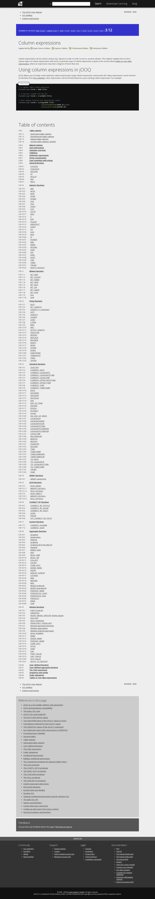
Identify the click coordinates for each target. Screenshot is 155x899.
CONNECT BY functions (39, 502)
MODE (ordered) (37, 585)
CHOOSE (34, 166)
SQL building (27, 15)
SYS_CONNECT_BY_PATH (41, 518)
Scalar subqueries (36, 675)
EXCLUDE (34, 618)
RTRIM (33, 348)
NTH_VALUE (35, 659)
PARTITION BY (36, 610)
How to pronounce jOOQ (125, 882)
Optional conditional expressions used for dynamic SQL (46, 796)
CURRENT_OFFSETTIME (40, 383)
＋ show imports (24, 84)
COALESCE (34, 169)
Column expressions (30, 18)
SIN (31, 252)
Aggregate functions (37, 531)
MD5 (32, 325)
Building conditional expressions (36, 758)
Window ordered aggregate (42, 631)
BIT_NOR (34, 282)
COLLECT (34, 560)
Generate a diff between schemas (124, 878)
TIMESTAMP (35, 451)
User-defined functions (39, 665)
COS (32, 204)
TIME (32, 449)
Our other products (123, 870)
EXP (32, 219)
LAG (32, 651)
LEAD (32, 648)
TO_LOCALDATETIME (39, 464)
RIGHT (33, 342)
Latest (49, 30)
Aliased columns (36, 145)
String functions (35, 301)
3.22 (42, 30)
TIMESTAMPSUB (37, 456)
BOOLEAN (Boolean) (31, 787)
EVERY (33, 570)
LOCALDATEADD (37, 421)
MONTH (33, 441)
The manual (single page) (124, 854)
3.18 (73, 30)
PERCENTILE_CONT (38, 593)
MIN (32, 583)
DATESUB (34, 398)
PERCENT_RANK (37, 590)
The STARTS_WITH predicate (35, 768)
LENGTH (34, 314)
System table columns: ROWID (43, 141)
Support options (60, 849)
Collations (33, 153)
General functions (36, 163)
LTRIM (33, 322)
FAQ (117, 849)
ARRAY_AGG (35, 550)
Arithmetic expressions (39, 155)
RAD (32, 242)
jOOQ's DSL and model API (34, 714)
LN (31, 229)
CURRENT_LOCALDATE (40, 372)
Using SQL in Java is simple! (125, 865)
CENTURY (34, 367)
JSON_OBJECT (36, 493)
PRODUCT (34, 598)
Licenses (88, 849)
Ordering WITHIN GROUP (41, 545)
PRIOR (33, 515)
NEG (32, 234)
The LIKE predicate (31, 765)
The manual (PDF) (122, 859)
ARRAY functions (36, 475)
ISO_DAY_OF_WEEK (38, 416)
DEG (32, 214)
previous (127, 11)
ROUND (33, 247)
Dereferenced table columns (42, 136)
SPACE (33, 350)
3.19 (67, 30)
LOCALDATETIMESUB (39, 431)
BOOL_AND (35, 555)
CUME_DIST (35, 565)
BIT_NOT (34, 285)
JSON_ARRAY (35, 486)
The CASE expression (38, 670)
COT (32, 209)
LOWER (33, 317)
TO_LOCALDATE (37, 462)
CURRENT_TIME (37, 385)
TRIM (32, 358)
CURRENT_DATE (37, 370)
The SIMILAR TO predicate (34, 780)
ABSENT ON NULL (38, 488)
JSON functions (35, 482)
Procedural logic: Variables (34, 733)
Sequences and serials (38, 672)
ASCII (32, 304)
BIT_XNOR (34, 290)
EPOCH (33, 408)
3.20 (61, 30)
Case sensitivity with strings (41, 160)
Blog (134, 3)
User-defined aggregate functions (43, 667)
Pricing (116, 3)
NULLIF (33, 176)
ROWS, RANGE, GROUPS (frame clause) (47, 615)
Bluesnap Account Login (62, 857)
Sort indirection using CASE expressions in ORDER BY (45, 730)
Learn (98, 3)
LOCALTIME (35, 434)
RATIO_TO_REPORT (39, 661)
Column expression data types (36, 784)
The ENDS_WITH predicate (34, 771)
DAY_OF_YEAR (36, 403)
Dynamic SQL (28, 793)
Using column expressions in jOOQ (55, 69)
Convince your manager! (124, 867)
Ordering (34, 542)
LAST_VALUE (35, 656)
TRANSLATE (35, 355)
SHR (32, 297)
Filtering (33, 540)
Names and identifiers (32, 802)
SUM (32, 603)
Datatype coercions (37, 150)
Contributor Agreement (93, 859)
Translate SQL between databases (124, 874)
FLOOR (33, 222)
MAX (32, 578)
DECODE (34, 171)
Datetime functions (37, 364)
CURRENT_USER (37, 527)
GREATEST (35, 224)
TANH (32, 262)
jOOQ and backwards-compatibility (37, 708)
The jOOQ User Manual (32, 12)
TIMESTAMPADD (37, 454)
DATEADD (34, 393)
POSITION (34, 332)
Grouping (34, 534)
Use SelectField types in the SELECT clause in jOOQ (44, 720)
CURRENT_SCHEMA (38, 525)
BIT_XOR (34, 292)
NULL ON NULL (36, 491)
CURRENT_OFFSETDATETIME (43, 380)
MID (32, 327)
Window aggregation (39, 628)
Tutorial (119, 851)
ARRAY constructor (38, 479)
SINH (32, 255)
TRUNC (33, 265)
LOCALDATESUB (37, 423)
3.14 (95, 30)
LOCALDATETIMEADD (39, 428)
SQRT (32, 257)
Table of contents (37, 124)
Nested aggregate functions (42, 625)
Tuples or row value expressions (43, 677)
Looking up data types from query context (41, 809)
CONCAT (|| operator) (40, 309)
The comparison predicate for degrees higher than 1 (45, 761)
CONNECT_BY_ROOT (39, 510)
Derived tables (29, 736)
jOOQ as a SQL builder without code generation (43, 705)
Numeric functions (36, 185)
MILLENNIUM (36, 436)
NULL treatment (37, 620)
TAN (32, 260)
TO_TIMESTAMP (37, 467)
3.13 (101, 30)
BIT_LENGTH (36, 307)
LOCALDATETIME (37, 426)
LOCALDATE (35, 418)
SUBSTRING (35, 353)
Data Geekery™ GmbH (76, 892)
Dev (37, 30)
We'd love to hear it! (63, 827)
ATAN (32, 196)
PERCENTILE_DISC (38, 596)
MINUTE (34, 439)
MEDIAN (33, 580)
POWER (33, 239)
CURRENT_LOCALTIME (40, 377)
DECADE (33, 405)
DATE (32, 390)
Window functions (36, 607)
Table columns (35, 130)
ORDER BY (34, 613)
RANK (32, 601)
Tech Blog (26, 851)
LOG (32, 232)
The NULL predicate (31, 777)
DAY (32, 400)
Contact (57, 851)
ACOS (32, 191)
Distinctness (35, 537)
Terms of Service (91, 857)
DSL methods (39, 78)
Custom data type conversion (35, 806)
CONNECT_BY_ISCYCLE (40, 505)
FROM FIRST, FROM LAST (41, 623)
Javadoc (119, 862)
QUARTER (34, 444)
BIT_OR (33, 287)
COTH (33, 211)
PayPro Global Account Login (64, 854)
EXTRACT (34, 411)
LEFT (32, 312)
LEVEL (33, 513)
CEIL (32, 201)
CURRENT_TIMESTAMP (40, 388)
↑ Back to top (77, 838)
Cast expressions (36, 147)
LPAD (32, 319)
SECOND (34, 446)
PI (31, 237)
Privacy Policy (90, 854)
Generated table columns (40, 134)
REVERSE (34, 340)
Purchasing (89, 851)
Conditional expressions (33, 755)
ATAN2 (33, 199)
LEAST (33, 227)
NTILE (33, 646)
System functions (36, 522)
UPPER (33, 360)
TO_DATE (34, 459)
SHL (32, 295)
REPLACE (34, 337)
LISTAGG (34, 575)
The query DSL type (31, 711)
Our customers (28, 849)
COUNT (33, 562)
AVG (32, 552)
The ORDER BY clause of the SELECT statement (43, 727)
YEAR (32, 472)
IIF (31, 174)
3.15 (90, 30)
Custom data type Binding (34, 790)
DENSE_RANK (36, 568)
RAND (32, 244)
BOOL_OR (34, 557)
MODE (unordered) (38, 588)
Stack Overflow (28, 857)
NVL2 (32, 181)
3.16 (84, 30)
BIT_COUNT (35, 277)
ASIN (32, 193)
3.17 (78, 30)
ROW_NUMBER (36, 633)
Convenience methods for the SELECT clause (42, 724)
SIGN (32, 250)
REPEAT (33, 335)
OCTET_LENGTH (37, 330)
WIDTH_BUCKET (37, 267)
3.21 (55, 30)
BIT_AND (34, 274)
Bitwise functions (36, 271)
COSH (32, 206)
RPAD (32, 345)
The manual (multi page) (124, 857)
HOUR (33, 413)
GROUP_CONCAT (37, 573)
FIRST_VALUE (36, 654)
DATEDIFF (34, 395)
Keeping (33, 547)
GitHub (25, 854)
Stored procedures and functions (37, 812)
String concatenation (37, 158)
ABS (32, 188)
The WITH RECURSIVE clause (35, 717)
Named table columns (39, 139)
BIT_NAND (34, 279)
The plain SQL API (30, 799)
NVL (32, 179)
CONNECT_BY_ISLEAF (39, 508)
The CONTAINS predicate (34, 774)
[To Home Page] (20, 5)
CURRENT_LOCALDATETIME (42, 375)
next (134, 11)
